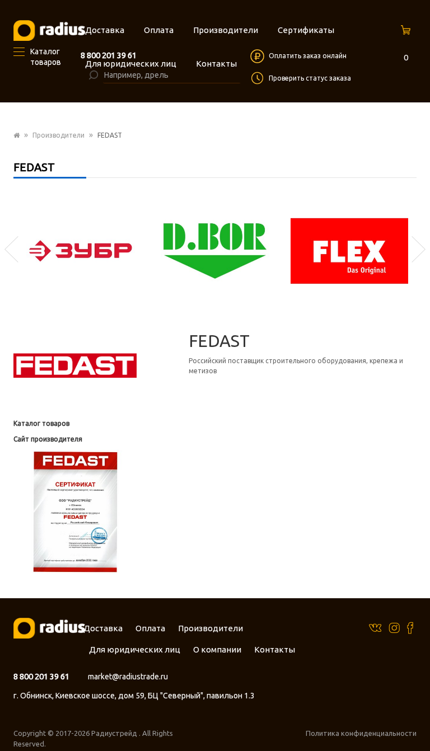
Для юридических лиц (134, 649)
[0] (407, 33)
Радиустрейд (115, 733)
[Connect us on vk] (375, 627)
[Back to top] (418, 720)
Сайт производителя (47, 439)
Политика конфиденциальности (361, 733)
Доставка (103, 628)
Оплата (150, 628)
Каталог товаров (41, 423)
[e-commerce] (49, 30)
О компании (217, 649)
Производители (58, 135)
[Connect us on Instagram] (394, 627)
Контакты (274, 649)
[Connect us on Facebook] (410, 627)
